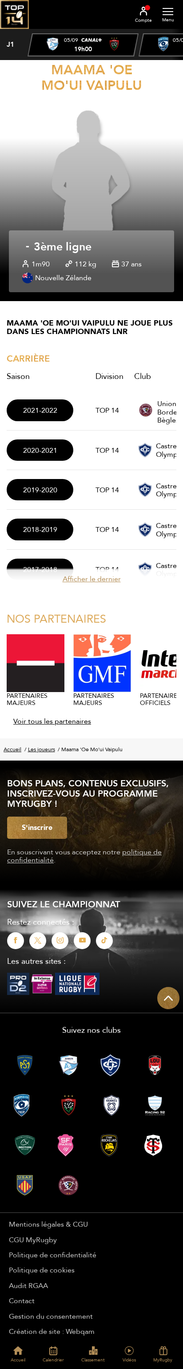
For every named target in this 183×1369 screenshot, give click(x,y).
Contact (22, 1300)
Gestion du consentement (51, 1316)
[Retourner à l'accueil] (14, 31)
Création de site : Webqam (52, 1331)
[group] (83, 44)
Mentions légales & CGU (48, 1224)
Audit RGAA (28, 1285)
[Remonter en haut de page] (168, 998)
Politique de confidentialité (52, 1254)
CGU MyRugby (33, 1239)
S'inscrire (37, 827)
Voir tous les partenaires (52, 721)
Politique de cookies (42, 1269)
